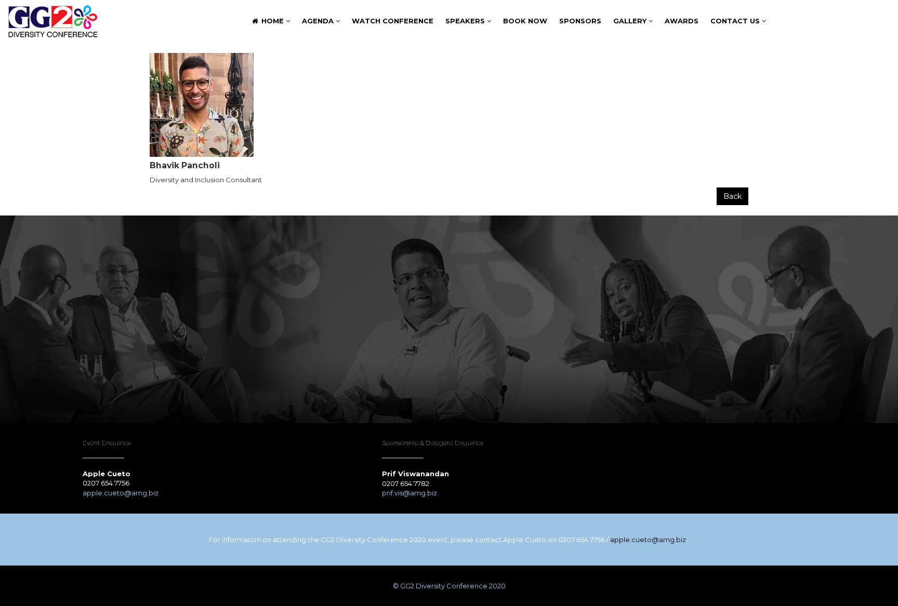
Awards (681, 21)
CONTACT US (736, 21)
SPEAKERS (466, 21)
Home (272, 21)
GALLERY (631, 21)
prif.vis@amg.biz (409, 493)
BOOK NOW (525, 21)
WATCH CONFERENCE (392, 21)
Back (732, 196)
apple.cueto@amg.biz (121, 493)
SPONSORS (580, 21)
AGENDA (319, 21)
